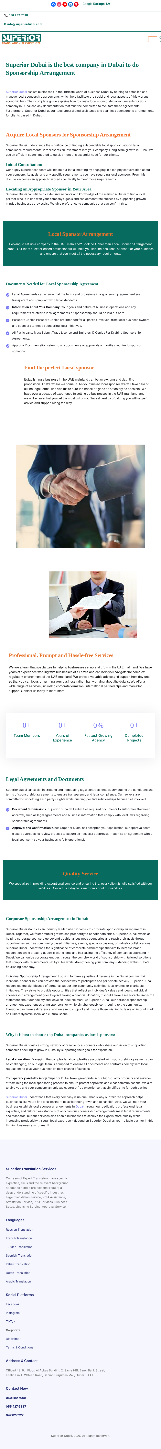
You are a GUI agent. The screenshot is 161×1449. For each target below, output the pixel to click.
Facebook (12, 1304)
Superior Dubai (16, 92)
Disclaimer (13, 1339)
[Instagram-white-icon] (59, 4)
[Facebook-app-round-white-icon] (53, 4)
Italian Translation (18, 1264)
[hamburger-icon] (152, 39)
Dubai (80, 1106)
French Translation (19, 1238)
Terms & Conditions (19, 1347)
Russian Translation (19, 1229)
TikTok (10, 1321)
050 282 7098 (18, 15)
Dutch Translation (18, 1272)
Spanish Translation (19, 1255)
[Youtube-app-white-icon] (64, 4)
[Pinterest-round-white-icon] (76, 4)
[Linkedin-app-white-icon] (70, 4)
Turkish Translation (19, 1247)
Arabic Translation (18, 1281)
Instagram (13, 1313)
